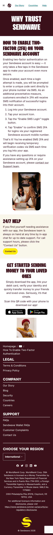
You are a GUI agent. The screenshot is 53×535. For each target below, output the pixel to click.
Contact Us (10, 251)
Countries (33, 5)
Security (8, 395)
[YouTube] (35, 465)
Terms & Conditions (14, 365)
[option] (20, 447)
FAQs (6, 420)
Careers (7, 405)
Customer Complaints (16, 430)
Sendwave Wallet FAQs (16, 425)
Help (44, 5)
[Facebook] (17, 465)
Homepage (9, 346)
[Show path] (20, 346)
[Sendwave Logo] (9, 5)
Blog (5, 390)
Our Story (19, 5)
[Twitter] (22, 465)
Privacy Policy (11, 370)
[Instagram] (26, 465)
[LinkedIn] (31, 465)
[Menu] (3, 5)
